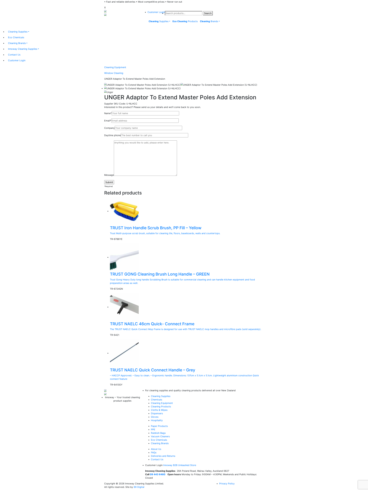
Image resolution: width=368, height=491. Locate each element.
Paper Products (159, 426)
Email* (107, 120)
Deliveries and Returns (163, 455)
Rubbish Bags (158, 432)
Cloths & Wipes (159, 409)
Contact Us (157, 459)
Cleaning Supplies (160, 396)
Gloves (154, 416)
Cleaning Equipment (115, 67)
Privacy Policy (227, 483)
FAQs (153, 452)
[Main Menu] (147, 28)
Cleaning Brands (160, 443)
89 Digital (139, 487)
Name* (108, 113)
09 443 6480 (157, 474)
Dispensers (157, 413)
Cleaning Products (161, 406)
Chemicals (156, 399)
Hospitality (157, 420)
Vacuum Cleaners (160, 436)
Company (109, 127)
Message (109, 174)
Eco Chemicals (159, 439)
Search (208, 13)
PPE (153, 429)
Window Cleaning (113, 73)
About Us (156, 449)
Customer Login (156, 12)
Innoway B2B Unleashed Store (179, 465)
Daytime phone (112, 135)
